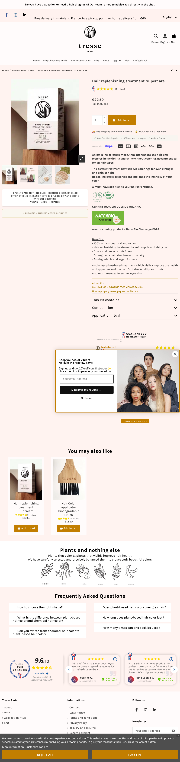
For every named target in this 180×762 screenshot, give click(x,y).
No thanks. (87, 398)
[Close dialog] (175, 354)
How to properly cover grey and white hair (115, 291)
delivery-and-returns (82, 727)
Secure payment (79, 733)
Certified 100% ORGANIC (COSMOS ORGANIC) (117, 287)
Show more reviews (135, 421)
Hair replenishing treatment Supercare (26, 507)
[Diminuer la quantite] (104, 122)
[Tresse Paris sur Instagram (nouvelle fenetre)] (15, 15)
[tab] (135, 300)
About (8, 707)
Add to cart (125, 120)
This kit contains (105, 300)
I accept (135, 755)
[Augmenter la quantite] (104, 117)
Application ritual (106, 315)
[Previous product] (172, 70)
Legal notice (77, 712)
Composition (102, 308)
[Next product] (176, 70)
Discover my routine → (86, 389)
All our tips (98, 283)
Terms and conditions (83, 717)
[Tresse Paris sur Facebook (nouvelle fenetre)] (6, 15)
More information (13, 747)
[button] (117, 60)
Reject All (45, 755)
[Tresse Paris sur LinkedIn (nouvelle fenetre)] (25, 15)
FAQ (6, 722)
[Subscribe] (173, 731)
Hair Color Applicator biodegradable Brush (68, 509)
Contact (74, 707)
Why (7, 712)
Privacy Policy (78, 722)
